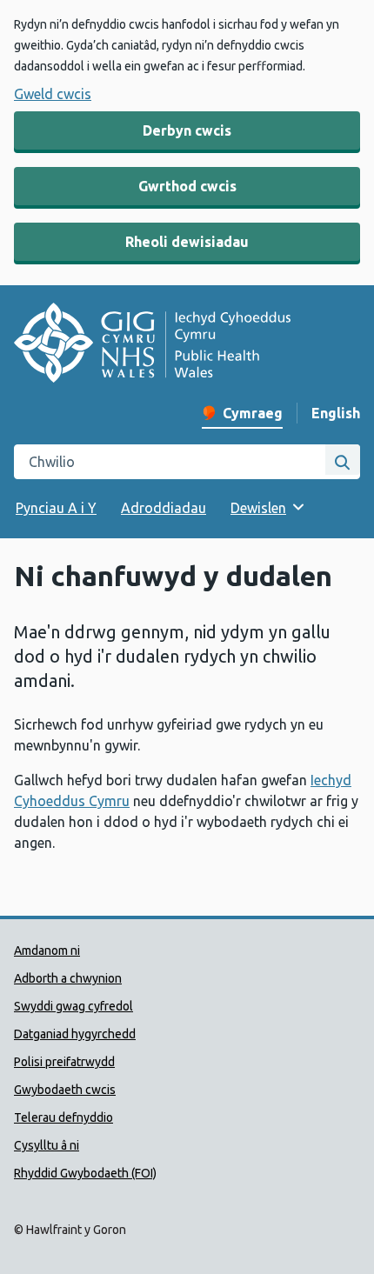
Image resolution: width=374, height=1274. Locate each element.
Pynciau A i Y (56, 508)
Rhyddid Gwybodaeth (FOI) (85, 1173)
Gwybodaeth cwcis (65, 1090)
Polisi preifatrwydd (64, 1062)
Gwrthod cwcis (187, 186)
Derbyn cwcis (187, 130)
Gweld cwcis (52, 94)
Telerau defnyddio (63, 1117)
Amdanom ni (47, 950)
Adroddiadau (163, 508)
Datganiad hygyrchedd (75, 1034)
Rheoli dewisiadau (187, 242)
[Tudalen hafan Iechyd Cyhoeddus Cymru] (152, 345)
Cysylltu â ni (46, 1145)
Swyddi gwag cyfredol (73, 1006)
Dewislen (258, 508)
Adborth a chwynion (68, 978)
